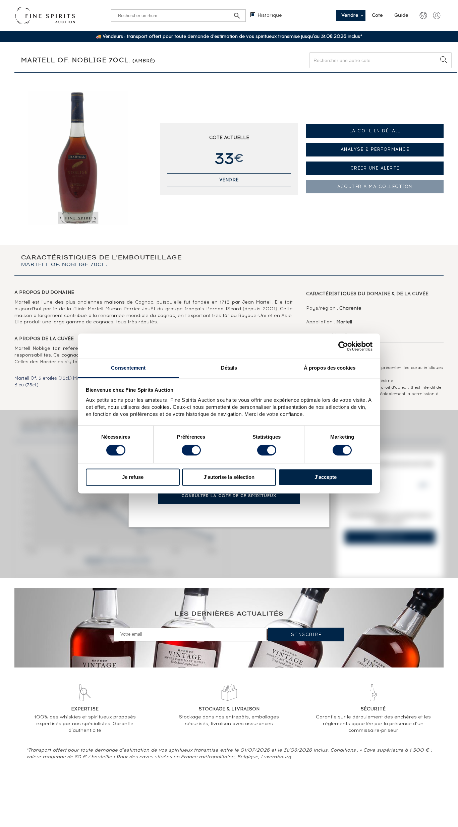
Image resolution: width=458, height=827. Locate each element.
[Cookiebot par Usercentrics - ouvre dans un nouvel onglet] (343, 346)
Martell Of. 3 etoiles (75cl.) (43, 378)
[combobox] (380, 60)
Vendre (229, 179)
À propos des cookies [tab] (329, 368)
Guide (401, 15)
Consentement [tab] (128, 368)
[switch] (191, 450)
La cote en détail (375, 130)
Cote (378, 15)
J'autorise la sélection (229, 477)
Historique (269, 15)
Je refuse (133, 477)
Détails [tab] (229, 368)
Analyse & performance (375, 149)
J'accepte (325, 477)
